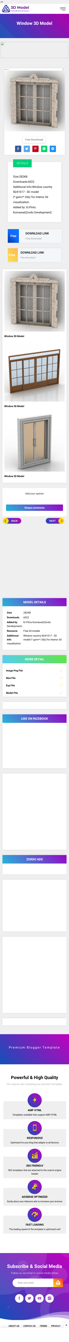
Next (52, 520)
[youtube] (39, 1299)
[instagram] (49, 1299)
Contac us (29, 1326)
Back (14, 520)
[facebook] (19, 1299)
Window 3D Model (14, 336)
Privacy (56, 1326)
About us (13, 1326)
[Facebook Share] (18, 149)
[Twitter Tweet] (27, 149)
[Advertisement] (34, 560)
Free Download (34, 139)
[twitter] (29, 1299)
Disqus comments (35, 507)
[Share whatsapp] (44, 149)
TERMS (43, 1326)
